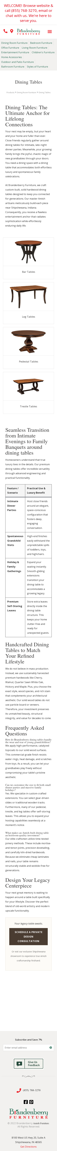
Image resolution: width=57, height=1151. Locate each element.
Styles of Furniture (37, 66)
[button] (49, 31)
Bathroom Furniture (12, 66)
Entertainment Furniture (15, 52)
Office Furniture (10, 47)
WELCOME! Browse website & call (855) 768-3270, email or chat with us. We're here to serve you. (28, 13)
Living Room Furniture (34, 47)
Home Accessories (11, 57)
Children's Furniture (43, 52)
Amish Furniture (41, 1123)
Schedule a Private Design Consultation (28, 936)
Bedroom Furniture (41, 43)
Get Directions (28, 1146)
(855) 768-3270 (32, 1090)
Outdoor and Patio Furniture (17, 62)
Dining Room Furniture (14, 43)
